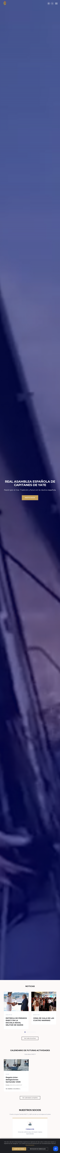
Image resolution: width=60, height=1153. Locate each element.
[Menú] (56, 3)
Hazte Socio (30, 497)
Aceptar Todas (19, 1149)
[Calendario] (48, 3)
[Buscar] (52, 3)
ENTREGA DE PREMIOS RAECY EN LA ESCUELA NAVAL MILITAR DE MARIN (16, 1021)
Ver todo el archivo (30, 1038)
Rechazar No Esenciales (38, 1149)
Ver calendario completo (30, 1097)
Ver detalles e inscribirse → (13, 1088)
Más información (29, 1145)
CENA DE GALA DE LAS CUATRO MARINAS (43, 1019)
